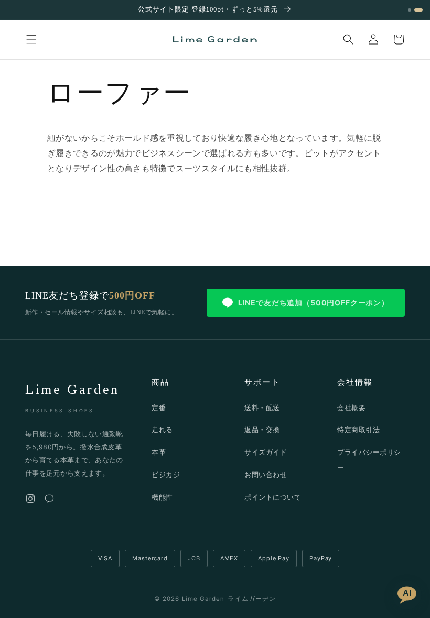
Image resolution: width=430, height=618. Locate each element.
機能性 (162, 497)
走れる (162, 429)
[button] (31, 39)
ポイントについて (272, 497)
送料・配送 (262, 407)
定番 (159, 407)
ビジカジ (166, 474)
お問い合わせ (265, 474)
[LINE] (49, 501)
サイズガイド (265, 452)
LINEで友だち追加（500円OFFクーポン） (313, 302)
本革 (159, 452)
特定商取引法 (358, 429)
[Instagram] (30, 501)
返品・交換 (262, 429)
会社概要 (351, 407)
